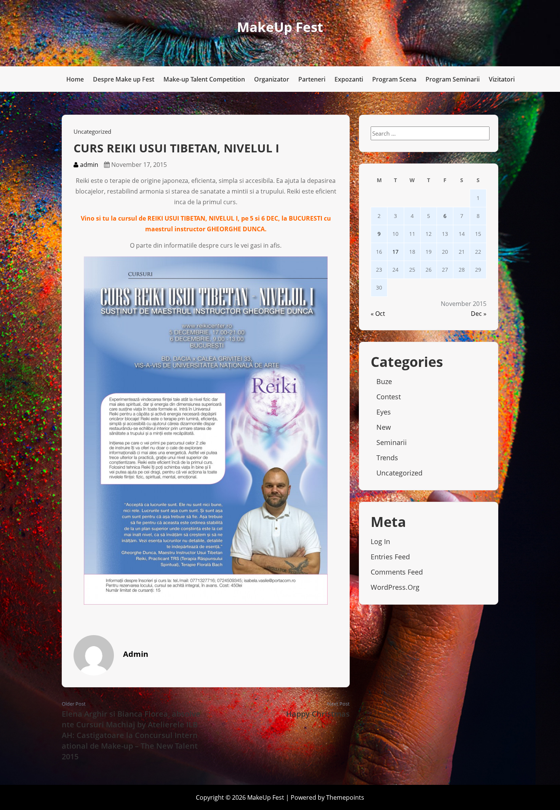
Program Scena (394, 79)
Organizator (271, 79)
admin (88, 164)
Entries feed (390, 556)
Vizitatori (502, 79)
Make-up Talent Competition (204, 79)
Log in (380, 541)
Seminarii (391, 442)
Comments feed (397, 571)
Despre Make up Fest (123, 79)
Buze (384, 381)
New (383, 427)
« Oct (378, 313)
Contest (388, 396)
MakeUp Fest (280, 27)
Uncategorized (92, 131)
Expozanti (348, 79)
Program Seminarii (453, 79)
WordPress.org (395, 587)
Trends (387, 457)
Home (75, 79)
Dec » (478, 313)
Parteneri (311, 79)
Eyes (383, 411)
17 (395, 251)
